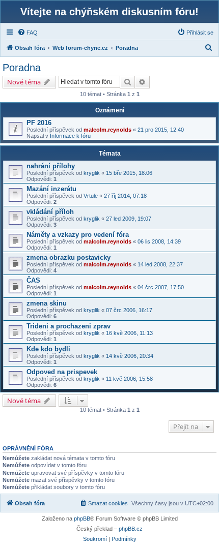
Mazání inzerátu (51, 189)
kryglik (92, 173)
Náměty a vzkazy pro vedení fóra (77, 234)
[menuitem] (27, 32)
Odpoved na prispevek (61, 372)
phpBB (82, 518)
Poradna (22, 67)
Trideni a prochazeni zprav (68, 326)
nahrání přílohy (50, 166)
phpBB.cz (131, 529)
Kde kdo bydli (48, 349)
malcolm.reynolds (107, 130)
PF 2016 (38, 123)
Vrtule (91, 196)
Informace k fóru (70, 136)
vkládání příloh (50, 212)
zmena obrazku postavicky (68, 257)
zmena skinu (46, 303)
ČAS (33, 280)
